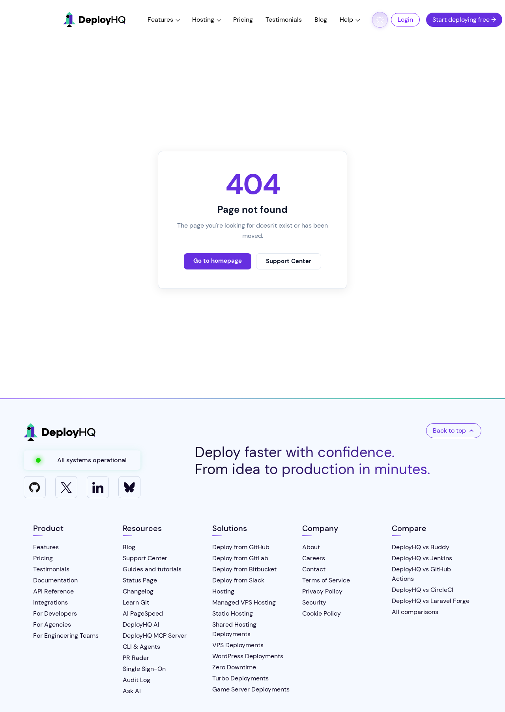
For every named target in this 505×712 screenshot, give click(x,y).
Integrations (50, 602)
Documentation (55, 580)
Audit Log (136, 680)
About (311, 547)
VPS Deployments (238, 645)
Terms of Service (326, 580)
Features (160, 19)
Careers (313, 558)
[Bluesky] (129, 487)
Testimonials (284, 19)
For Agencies (52, 624)
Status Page (140, 580)
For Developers (55, 613)
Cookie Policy (321, 613)
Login (405, 19)
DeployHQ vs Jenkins (422, 558)
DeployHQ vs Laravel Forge (430, 601)
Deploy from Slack (238, 580)
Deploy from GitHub (240, 547)
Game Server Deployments (251, 689)
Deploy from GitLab (240, 558)
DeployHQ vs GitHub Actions (421, 574)
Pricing (243, 19)
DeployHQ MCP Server (155, 635)
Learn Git (136, 602)
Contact (313, 569)
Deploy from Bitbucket (244, 569)
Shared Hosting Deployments (234, 629)
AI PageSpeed (143, 613)
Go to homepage (217, 261)
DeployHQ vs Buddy (420, 547)
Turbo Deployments (240, 678)
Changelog (138, 591)
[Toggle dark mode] (380, 20)
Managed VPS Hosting (244, 602)
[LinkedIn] (98, 487)
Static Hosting (232, 613)
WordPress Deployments (247, 656)
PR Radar (136, 658)
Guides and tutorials (152, 569)
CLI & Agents (141, 646)
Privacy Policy (322, 591)
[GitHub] (35, 487)
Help (346, 19)
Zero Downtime (234, 667)
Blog (320, 19)
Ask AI (132, 691)
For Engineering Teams (66, 635)
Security (314, 602)
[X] (66, 487)
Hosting (203, 19)
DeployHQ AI (141, 624)
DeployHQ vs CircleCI (422, 590)
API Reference (53, 591)
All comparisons (415, 612)
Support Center (288, 261)
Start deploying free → (464, 19)
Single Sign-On (144, 669)
